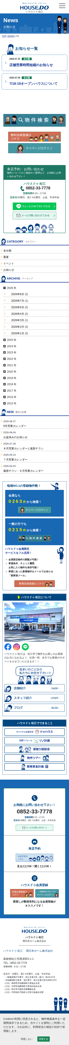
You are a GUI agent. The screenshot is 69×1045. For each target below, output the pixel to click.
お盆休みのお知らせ (15, 437)
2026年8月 (17, 294)
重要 (6, 257)
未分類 (7, 250)
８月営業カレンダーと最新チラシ (23, 448)
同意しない (26, 1039)
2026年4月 (17, 313)
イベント (8, 263)
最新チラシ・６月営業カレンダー (23, 470)
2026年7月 (17, 300)
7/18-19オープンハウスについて (33, 83)
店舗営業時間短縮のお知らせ (31, 65)
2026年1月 (17, 333)
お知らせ (8, 269)
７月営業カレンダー (15, 459)
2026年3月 (17, 320)
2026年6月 (17, 307)
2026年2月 (17, 326)
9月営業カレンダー (14, 426)
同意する (43, 1039)
